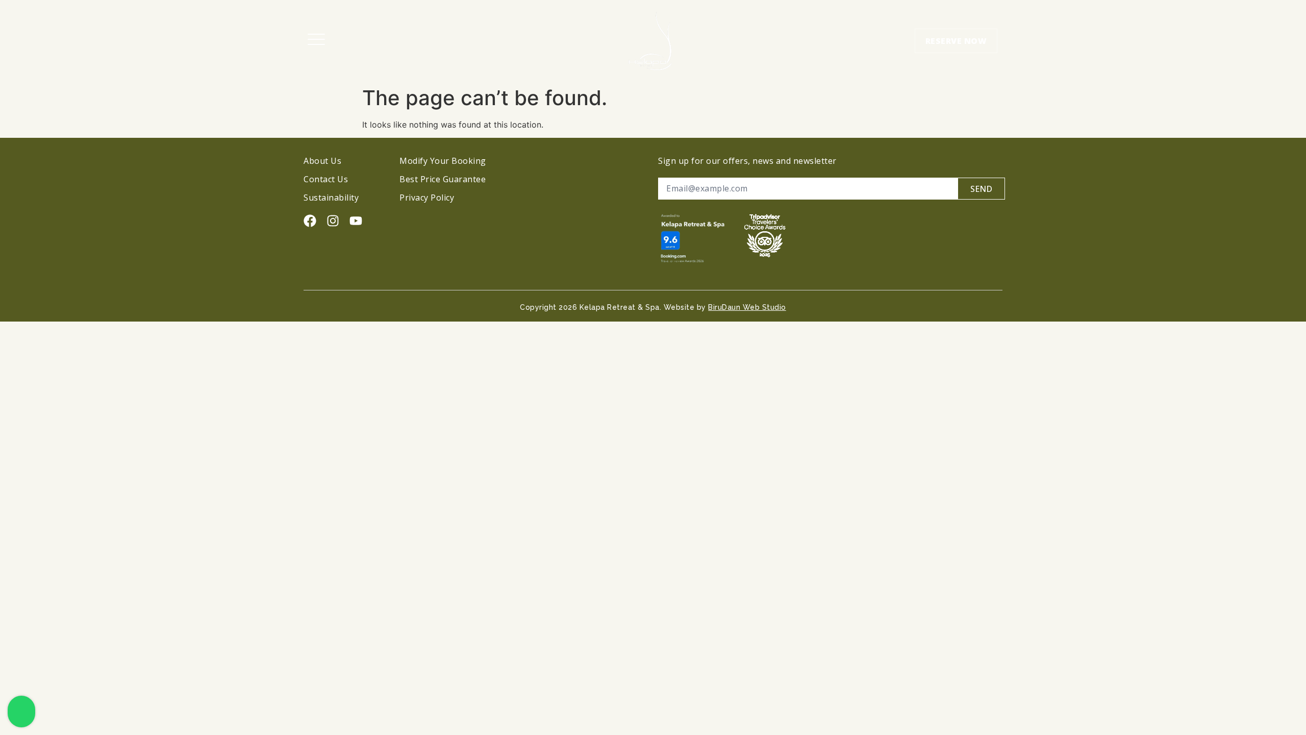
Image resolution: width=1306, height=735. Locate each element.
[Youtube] (355, 220)
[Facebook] (310, 220)
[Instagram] (332, 220)
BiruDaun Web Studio (747, 307)
